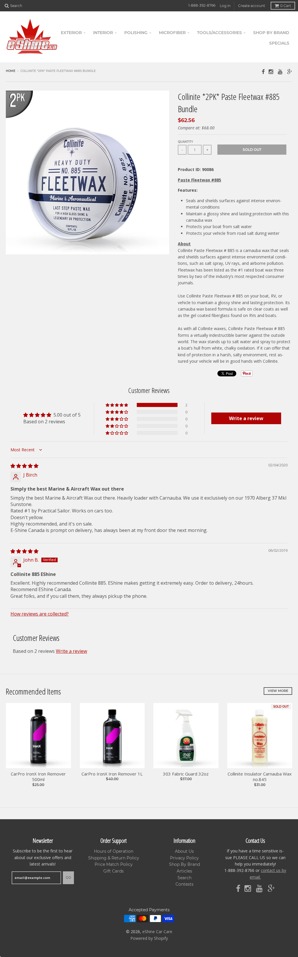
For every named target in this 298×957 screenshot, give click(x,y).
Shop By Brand (184, 864)
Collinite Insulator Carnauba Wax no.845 (260, 776)
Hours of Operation (113, 851)
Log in (225, 5)
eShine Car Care (157, 931)
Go (68, 877)
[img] (24, 466)
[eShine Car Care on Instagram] (271, 71)
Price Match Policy (114, 864)
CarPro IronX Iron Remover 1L (112, 774)
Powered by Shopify (149, 938)
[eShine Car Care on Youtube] (280, 71)
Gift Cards (113, 871)
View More (278, 691)
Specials (279, 43)
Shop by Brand (271, 32)
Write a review (71, 651)
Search (184, 877)
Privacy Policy (184, 858)
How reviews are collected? (39, 614)
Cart (285, 5)
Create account (251, 5)
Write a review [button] (246, 418)
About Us (184, 851)
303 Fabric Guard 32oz (186, 774)
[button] (117, 405)
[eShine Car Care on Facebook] (263, 71)
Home (10, 71)
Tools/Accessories (219, 32)
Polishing (136, 32)
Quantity (185, 142)
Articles (184, 871)
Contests (184, 884)
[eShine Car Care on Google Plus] (289, 71)
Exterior (71, 32)
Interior (103, 32)
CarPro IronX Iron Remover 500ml (38, 776)
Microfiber (172, 32)
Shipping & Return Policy (113, 858)
